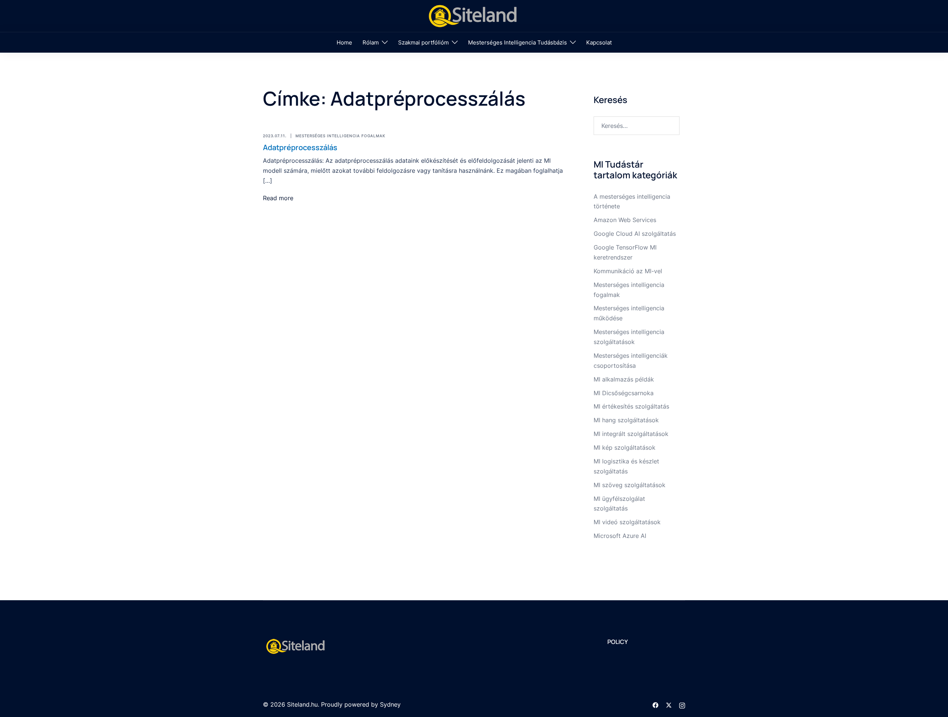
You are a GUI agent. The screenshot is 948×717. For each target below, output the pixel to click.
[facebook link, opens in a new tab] (655, 704)
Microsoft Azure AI (620, 535)
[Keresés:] (637, 125)
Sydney (390, 704)
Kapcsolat (599, 42)
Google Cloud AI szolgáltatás (635, 233)
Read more (278, 198)
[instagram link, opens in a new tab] (682, 704)
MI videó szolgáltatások (627, 522)
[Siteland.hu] (474, 15)
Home (344, 42)
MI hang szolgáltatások (626, 420)
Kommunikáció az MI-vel (628, 271)
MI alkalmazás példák (624, 379)
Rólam (371, 42)
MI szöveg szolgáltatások (629, 485)
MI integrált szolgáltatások (631, 433)
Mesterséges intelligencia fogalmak (340, 135)
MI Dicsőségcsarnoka (624, 393)
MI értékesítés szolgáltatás (631, 406)
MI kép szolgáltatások (624, 447)
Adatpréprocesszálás (300, 147)
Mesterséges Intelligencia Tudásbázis (517, 42)
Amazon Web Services (625, 220)
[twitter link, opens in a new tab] (669, 704)
